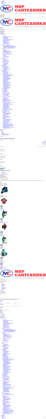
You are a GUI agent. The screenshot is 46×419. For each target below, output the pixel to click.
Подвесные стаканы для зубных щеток (8, 39)
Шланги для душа (5, 321)
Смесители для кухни (6, 120)
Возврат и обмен (4, 287)
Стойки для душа (5, 121)
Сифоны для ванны (6, 335)
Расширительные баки (6, 61)
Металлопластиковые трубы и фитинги (8, 410)
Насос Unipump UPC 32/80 (3, 196)
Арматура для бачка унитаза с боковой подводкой (9, 46)
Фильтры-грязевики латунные (7, 87)
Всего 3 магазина (2, 31)
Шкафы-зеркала (5, 98)
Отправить (2, 304)
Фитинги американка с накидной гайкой (8, 359)
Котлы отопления (4, 375)
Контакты (3, 1)
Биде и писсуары (5, 401)
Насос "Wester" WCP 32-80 (3, 185)
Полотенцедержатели (6, 42)
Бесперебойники (4, 65)
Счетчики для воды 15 (6, 110)
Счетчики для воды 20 (6, 111)
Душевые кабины (5, 71)
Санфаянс (3, 115)
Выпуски (4, 333)
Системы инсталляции (6, 116)
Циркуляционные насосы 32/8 (5, 134)
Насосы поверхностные (6, 107)
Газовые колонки (4, 70)
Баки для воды (5, 344)
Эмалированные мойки (6, 385)
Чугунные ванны (5, 63)
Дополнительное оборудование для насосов (9, 102)
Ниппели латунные (6, 83)
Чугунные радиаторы (6, 114)
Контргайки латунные (6, 79)
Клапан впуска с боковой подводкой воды (8, 47)
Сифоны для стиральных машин (7, 53)
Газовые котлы (5, 91)
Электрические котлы (6, 92)
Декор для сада (5, 68)
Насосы (3, 101)
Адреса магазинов (4, 288)
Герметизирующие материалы (7, 54)
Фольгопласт (5, 89)
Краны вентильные (6, 364)
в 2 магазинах (44, 142)
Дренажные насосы (6, 389)
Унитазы (4, 117)
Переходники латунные (6, 84)
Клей (4, 55)
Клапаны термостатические (7, 78)
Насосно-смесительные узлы (7, 82)
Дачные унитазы (5, 352)
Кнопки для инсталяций (6, 43)
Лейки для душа (5, 37)
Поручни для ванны (6, 326)
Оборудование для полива (6, 353)
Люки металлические (6, 378)
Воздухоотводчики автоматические (7, 75)
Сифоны (4, 49)
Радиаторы (3, 397)
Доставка (3, 3)
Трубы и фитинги (4, 123)
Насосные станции (6, 103)
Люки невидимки (5, 94)
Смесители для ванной (6, 404)
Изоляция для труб (4, 373)
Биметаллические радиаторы (7, 113)
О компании (3, 284)
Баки (4, 343)
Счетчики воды (5, 395)
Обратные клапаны (6, 368)
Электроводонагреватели (5, 126)
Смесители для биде (6, 122)
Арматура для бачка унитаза (7, 328)
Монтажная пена (5, 340)
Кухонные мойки (4, 383)
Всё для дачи (4, 350)
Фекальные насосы (5, 106)
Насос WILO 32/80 (2, 209)
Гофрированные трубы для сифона (7, 51)
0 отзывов (1, 259)
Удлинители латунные (6, 371)
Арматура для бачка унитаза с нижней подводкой (9, 330)
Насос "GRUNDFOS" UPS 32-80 (4, 222)
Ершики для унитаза (6, 40)
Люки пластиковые (6, 95)
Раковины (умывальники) (6, 402)
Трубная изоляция (5, 90)
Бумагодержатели (5, 38)
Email (1, 310)
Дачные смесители (5, 66)
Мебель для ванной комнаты (7, 96)
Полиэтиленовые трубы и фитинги (8, 411)
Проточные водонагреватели (7, 413)
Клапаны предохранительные (7, 362)
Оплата (3, 2)
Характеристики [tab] (4, 172)
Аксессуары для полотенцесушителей (8, 36)
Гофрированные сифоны (6, 50)
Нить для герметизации (6, 56)
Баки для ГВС (5, 59)
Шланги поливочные (6, 69)
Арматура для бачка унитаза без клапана (8, 45)
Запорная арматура (5, 74)
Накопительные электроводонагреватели (8, 127)
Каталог (3, 132)
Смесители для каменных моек (7, 408)
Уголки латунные (5, 86)
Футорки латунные (6, 88)
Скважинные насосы (6, 105)
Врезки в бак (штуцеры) (6, 76)
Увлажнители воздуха (5, 58)
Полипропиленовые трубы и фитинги (8, 125)
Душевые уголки (5, 357)
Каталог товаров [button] (2, 33)
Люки (3, 377)
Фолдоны (4, 64)
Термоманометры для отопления (7, 369)
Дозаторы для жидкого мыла (7, 323)
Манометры (5, 81)
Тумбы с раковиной (6, 382)
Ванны (3, 346)
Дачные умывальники (6, 67)
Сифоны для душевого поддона (7, 52)
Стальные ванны (5, 62)
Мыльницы (5, 41)
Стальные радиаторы (6, 399)
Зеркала (4, 97)
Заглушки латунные (6, 77)
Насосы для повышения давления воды (8, 104)
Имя (0, 309)
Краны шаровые (5, 80)
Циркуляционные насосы (5, 133)
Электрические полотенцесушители (8, 109)
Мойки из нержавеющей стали (7, 100)
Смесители (4, 118)
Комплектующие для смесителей (7, 119)
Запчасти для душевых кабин (7, 73)
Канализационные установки (7, 387)
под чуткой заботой (1, 301)
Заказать (2, 311)
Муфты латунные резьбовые (7, 366)
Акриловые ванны (6, 348)
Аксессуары (5, 319)
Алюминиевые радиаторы (6, 112)
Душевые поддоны (5, 72)
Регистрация (1, 312)
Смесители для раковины (7, 406)
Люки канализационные (6, 93)
